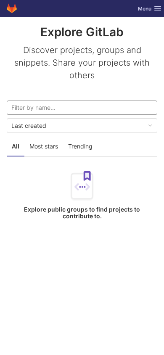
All (15, 146)
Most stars (43, 146)
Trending (80, 146)
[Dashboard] (11, 8)
